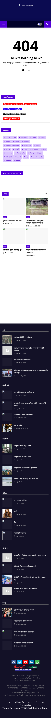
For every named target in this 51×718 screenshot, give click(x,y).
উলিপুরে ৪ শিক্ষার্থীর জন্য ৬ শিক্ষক (22, 445)
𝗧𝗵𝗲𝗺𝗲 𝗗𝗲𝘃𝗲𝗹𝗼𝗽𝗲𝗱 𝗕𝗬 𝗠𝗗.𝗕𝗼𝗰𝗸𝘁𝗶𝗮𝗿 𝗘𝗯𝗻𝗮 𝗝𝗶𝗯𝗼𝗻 (24, 708)
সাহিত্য (18, 161)
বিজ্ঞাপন (32, 153)
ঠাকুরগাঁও (38, 145)
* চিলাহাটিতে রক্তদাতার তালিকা (12, 109)
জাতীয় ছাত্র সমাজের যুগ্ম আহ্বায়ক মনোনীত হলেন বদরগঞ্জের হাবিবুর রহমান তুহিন (31, 371)
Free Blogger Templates (32, 711)
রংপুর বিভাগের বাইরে (38, 157)
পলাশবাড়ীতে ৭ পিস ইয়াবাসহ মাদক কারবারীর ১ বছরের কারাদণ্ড (30, 555)
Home (27, 70)
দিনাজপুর (8, 149)
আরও (47, 194)
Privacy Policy (25, 705)
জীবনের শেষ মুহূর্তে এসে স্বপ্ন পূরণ (12, 250)
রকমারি (19, 157)
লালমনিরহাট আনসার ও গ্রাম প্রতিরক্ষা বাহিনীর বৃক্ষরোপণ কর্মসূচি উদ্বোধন (30, 404)
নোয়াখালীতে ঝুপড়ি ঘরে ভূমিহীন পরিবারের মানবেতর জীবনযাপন (34, 221)
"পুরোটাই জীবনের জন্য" (20, 533)
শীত (15, 522)
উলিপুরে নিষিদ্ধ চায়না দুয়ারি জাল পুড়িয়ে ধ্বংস (25, 467)
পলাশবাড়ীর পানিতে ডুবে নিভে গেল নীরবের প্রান (25, 588)
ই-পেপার (34, 138)
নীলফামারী (17, 149)
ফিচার (44, 149)
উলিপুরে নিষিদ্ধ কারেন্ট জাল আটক (22, 456)
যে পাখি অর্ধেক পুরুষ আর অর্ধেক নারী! (23, 643)
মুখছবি (15, 511)
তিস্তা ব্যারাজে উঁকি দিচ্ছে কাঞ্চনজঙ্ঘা (23, 414)
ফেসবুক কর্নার (9, 153)
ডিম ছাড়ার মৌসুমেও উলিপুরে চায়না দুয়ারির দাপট (26, 478)
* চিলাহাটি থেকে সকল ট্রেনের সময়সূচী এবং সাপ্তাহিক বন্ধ (20, 104)
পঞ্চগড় (25, 149)
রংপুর (27, 157)
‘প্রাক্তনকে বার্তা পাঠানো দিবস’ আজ (23, 621)
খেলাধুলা (8, 141)
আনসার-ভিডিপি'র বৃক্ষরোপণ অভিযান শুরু (24, 392)
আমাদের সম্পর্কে (31, 702)
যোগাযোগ (42, 702)
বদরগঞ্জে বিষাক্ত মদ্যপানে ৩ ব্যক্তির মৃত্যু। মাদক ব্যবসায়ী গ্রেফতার (29, 349)
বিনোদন (40, 153)
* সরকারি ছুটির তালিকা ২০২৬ (11, 118)
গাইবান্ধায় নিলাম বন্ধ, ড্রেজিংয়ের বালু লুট (25, 566)
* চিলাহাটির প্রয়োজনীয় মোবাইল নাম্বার (14, 114)
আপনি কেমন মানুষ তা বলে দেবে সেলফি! (24, 632)
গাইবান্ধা (16, 141)
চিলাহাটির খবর (27, 145)
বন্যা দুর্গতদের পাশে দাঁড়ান (20, 500)
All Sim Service (11, 138)
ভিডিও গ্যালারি (9, 157)
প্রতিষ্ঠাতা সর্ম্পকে (19, 702)
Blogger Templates (21, 710)
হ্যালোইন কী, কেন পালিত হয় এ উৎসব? (24, 610)
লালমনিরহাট (8, 161)
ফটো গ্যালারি (35, 149)
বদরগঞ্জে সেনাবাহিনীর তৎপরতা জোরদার (23, 337)
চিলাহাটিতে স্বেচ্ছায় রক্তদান (12, 145)
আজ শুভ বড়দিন (18, 425)
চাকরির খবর (26, 141)
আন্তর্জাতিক (24, 138)
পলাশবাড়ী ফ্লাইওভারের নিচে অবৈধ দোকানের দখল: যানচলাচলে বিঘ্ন (30, 578)
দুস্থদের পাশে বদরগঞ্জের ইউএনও (22, 359)
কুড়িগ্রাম (43, 138)
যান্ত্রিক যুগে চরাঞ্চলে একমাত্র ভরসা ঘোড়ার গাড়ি (36, 251)
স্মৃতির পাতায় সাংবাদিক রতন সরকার (12, 220)
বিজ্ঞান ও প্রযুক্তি (21, 153)
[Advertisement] (25, 292)
